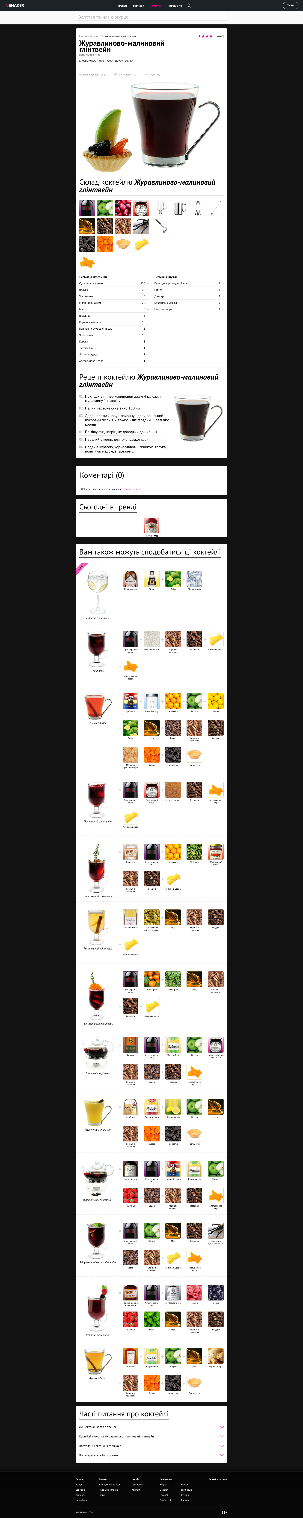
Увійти (290, 5)
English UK (165, 1484)
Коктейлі (155, 5)
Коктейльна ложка (165, 303)
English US (165, 1500)
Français (185, 1484)
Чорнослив (86, 335)
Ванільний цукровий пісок (95, 328)
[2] (203, 36)
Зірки (102, 1495)
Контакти (136, 1489)
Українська (186, 1489)
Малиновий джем (90, 303)
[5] (215, 36)
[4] (211, 36)
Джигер (159, 296)
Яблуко (83, 290)
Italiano (185, 1500)
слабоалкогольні (87, 60)
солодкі (119, 60)
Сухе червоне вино (91, 283)
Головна (83, 36)
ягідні (101, 60)
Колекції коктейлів (108, 1489)
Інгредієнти (175, 5)
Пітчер (158, 290)
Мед (81, 309)
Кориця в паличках (91, 322)
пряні (110, 60)
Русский (185, 1495)
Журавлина (86, 296)
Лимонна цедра (89, 354)
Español (164, 1495)
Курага (83, 341)
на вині (129, 60)
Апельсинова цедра (91, 361)
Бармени (138, 5)
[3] (207, 36)
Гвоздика (84, 315)
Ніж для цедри (163, 309)
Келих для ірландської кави (171, 283)
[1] (199, 36)
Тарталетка (86, 348)
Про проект (138, 1484)
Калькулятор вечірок (109, 1484)
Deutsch (164, 1489)
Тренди (122, 5)
